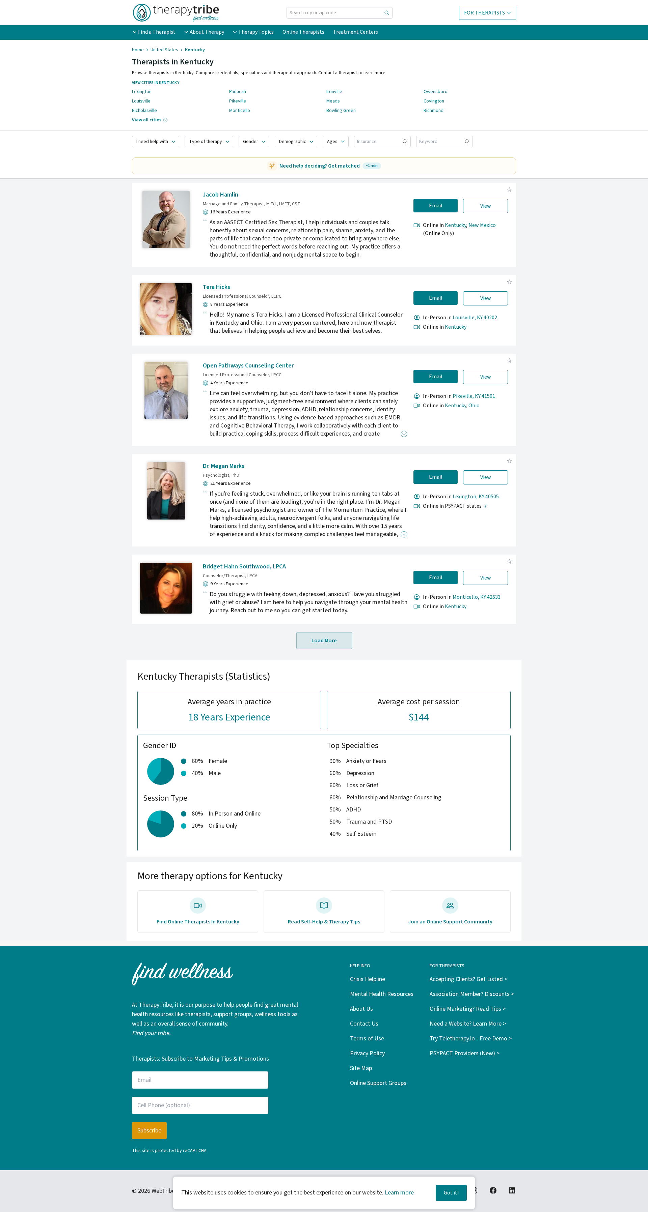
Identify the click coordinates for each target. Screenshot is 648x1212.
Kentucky (455, 225)
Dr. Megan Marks (223, 466)
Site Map (361, 1068)
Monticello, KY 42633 (477, 597)
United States (164, 50)
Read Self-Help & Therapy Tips (324, 921)
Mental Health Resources (381, 994)
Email (435, 205)
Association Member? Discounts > (472, 994)
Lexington (142, 91)
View (485, 206)
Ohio (474, 405)
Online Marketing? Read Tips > (468, 1009)
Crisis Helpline (367, 979)
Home (138, 50)
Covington (434, 101)
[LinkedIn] (512, 1190)
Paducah (237, 91)
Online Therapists (303, 32)
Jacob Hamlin (220, 194)
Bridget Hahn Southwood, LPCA (244, 566)
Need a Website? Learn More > (468, 1023)
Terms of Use (367, 1038)
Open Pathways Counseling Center (248, 365)
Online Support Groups (378, 1083)
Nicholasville (144, 110)
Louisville (141, 101)
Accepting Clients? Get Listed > (468, 979)
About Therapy (207, 32)
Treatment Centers (355, 32)
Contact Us (364, 1023)
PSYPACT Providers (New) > (465, 1053)
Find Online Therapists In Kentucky (198, 921)
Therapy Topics (256, 32)
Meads (333, 101)
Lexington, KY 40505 (476, 496)
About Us (361, 1009)
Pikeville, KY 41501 (474, 396)
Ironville (334, 91)
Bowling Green (341, 110)
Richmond (433, 110)
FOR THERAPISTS (484, 13)
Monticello (239, 110)
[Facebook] (493, 1190)
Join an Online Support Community (450, 921)
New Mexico (482, 225)
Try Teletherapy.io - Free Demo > (471, 1038)
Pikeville (237, 101)
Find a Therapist (157, 32)
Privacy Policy (367, 1053)
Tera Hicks (216, 287)
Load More (324, 640)
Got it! (451, 1192)
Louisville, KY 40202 (475, 317)
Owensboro (436, 91)
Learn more (399, 1192)
